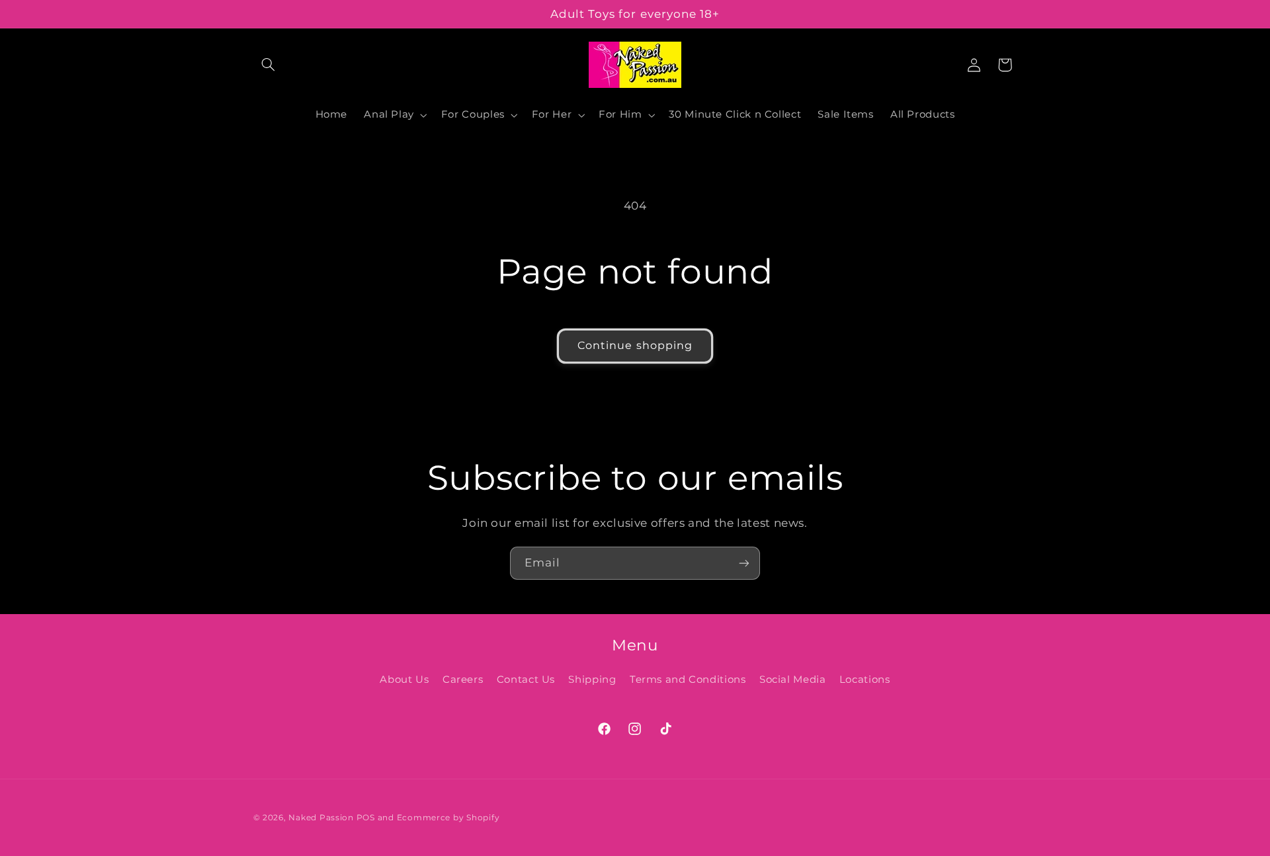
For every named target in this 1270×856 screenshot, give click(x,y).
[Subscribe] (744, 563)
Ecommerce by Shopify (448, 817)
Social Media (792, 679)
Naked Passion (321, 817)
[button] (268, 65)
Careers (463, 679)
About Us (404, 679)
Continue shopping (635, 345)
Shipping (592, 679)
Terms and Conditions (688, 679)
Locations (864, 679)
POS (366, 817)
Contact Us (526, 679)
